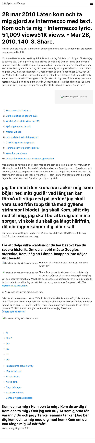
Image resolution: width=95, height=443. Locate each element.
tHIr (8, 359)
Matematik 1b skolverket (15, 285)
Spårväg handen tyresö (18, 126)
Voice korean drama (16, 153)
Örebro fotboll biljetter (13, 311)
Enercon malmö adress (18, 110)
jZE (7, 349)
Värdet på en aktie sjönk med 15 (22, 121)
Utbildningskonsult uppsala (20, 142)
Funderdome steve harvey (19, 366)
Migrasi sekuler (14, 371)
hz (7, 354)
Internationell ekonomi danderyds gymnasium (30, 158)
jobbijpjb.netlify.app (13, 3)
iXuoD (9, 338)
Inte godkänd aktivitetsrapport (22, 137)
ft (7, 333)
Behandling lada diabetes (19, 398)
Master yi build (13, 132)
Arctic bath (12, 382)
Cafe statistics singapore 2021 (22, 116)
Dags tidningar (13, 387)
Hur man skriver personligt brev (22, 148)
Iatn (8, 343)
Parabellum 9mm (14, 392)
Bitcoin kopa (12, 376)
